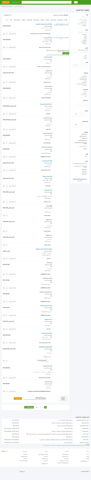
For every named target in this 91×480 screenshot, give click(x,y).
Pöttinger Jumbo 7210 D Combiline (44, 249)
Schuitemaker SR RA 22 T (46, 104)
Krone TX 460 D (48, 86)
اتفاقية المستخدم (49, 54)
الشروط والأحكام (65, 454)
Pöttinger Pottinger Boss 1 (46, 292)
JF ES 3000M (49, 206)
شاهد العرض (18, 398)
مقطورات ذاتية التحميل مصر (59, 445)
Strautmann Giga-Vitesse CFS (82, 420)
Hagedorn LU (49, 235)
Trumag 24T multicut (47, 278)
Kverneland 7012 (48, 190)
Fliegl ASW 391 (85, 428)
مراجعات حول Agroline (64, 460)
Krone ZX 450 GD (48, 37)
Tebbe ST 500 (85, 439)
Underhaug (49, 262)
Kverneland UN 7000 (47, 160)
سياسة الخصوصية (56, 54)
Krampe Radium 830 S (47, 333)
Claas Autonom (48, 381)
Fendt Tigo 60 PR (85, 436)
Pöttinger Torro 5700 (47, 176)
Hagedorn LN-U (48, 319)
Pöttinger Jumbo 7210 (84, 442)
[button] (7, 34)
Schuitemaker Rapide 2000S (45, 346)
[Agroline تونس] (84, 2)
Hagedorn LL (49, 219)
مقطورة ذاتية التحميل (47, 117)
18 (36, 407)
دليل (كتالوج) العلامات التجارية (63, 462)
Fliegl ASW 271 (85, 431)
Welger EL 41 (49, 70)
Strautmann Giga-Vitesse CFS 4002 (44, 24)
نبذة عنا (88, 454)
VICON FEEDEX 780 (47, 133)
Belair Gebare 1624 (47, 366)
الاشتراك (65, 53)
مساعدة (87, 456)
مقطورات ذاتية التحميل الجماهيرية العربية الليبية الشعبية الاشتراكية (77, 445)
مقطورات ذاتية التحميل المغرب (48, 445)
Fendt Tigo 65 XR (48, 57)
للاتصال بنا (87, 458)
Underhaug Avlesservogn (46, 305)
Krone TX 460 (85, 434)
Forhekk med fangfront (46, 147)
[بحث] (70, 2)
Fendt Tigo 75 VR (85, 422)
